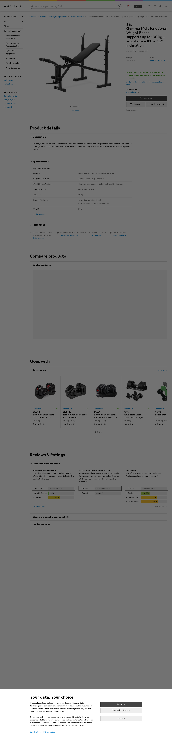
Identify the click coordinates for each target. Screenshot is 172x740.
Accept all (121, 704)
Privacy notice (49, 732)
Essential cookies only (121, 710)
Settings (121, 718)
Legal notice (35, 732)
